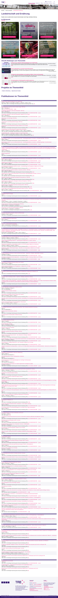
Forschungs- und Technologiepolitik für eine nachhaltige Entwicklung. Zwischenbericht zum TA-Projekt (19, 469)
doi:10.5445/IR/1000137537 (32, 313)
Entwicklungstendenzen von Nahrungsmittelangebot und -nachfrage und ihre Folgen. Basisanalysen (18, 407)
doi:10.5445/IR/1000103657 (32, 495)
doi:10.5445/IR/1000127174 (32, 233)
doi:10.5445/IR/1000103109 (32, 503)
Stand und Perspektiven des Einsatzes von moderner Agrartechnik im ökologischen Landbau (17, 363)
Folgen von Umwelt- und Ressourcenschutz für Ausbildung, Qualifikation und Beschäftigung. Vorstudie (19, 431)
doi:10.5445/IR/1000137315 (32, 242)
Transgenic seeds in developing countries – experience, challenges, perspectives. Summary (17, 276)
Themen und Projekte (8, 10)
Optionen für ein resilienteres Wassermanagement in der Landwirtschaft (24, 62)
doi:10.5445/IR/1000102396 (22, 511)
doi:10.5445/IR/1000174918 (32, 120)
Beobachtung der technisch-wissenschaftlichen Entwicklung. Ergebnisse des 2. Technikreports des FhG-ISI (20, 568)
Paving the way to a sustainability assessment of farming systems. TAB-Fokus (15, 184)
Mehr (12, 65)
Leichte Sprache (49, 1)
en (54, 1)
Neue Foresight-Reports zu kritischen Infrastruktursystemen (22, 68)
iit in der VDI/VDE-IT (38, 584)
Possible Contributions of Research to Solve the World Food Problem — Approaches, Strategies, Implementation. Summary (22, 253)
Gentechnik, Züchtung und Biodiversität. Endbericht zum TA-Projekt (13, 473)
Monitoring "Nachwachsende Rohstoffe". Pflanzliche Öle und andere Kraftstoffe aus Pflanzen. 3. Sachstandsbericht (21, 497)
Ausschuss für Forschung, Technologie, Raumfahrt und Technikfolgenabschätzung (36, 589)
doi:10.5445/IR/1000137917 (22, 492)
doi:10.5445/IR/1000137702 (32, 422)
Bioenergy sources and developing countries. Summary (11, 420)
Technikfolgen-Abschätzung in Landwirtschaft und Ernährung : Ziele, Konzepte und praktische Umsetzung (19, 307)
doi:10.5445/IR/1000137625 (32, 371)
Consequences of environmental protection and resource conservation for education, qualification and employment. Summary (23, 416)
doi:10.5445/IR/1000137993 (32, 322)
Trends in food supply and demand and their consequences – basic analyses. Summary (16, 403)
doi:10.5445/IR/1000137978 (32, 296)
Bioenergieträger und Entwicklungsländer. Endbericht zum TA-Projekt (13, 427)
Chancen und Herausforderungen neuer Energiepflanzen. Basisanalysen (14, 301)
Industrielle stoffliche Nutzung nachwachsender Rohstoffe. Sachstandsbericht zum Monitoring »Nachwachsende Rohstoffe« (22, 298)
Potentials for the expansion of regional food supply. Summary (12, 376)
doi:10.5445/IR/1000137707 (32, 442)
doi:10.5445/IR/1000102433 (32, 471)
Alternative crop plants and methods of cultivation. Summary (12, 331)
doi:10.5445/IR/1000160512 (32, 144)
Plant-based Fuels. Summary (6, 486)
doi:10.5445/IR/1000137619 (32, 378)
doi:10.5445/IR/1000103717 (32, 283)
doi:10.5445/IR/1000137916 (32, 464)
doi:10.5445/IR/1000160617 (32, 140)
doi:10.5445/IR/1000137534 (32, 333)
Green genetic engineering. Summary (8, 320)
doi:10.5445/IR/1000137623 (32, 374)
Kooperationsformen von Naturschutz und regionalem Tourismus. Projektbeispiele (15, 423)
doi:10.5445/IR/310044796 (32, 475)
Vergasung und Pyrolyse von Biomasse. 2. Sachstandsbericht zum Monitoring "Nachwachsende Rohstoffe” (20, 493)
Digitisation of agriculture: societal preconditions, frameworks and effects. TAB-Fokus (16, 169)
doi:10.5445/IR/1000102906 (32, 349)
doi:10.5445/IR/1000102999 (32, 409)
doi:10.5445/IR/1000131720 (32, 246)
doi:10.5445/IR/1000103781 (32, 202)
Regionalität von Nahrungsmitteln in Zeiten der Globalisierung (12, 352)
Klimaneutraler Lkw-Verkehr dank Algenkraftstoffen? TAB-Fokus (12, 207)
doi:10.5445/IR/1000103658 (32, 517)
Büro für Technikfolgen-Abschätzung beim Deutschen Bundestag (16, 7)
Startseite (2, 10)
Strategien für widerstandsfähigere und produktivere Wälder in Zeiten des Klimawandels (27, 74)
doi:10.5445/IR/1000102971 (32, 429)
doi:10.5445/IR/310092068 (32, 250)
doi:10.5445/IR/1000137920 (32, 484)
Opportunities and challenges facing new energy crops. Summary (13, 262)
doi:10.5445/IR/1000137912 (32, 468)
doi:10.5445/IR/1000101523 (32, 527)
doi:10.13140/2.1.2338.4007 (32, 365)
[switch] (56, 1)
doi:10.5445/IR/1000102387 (32, 433)
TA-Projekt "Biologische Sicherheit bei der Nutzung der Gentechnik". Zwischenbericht (16, 551)
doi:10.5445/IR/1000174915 (32, 127)
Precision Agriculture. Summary (7, 323)
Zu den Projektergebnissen (9, 36)
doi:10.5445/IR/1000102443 (32, 396)
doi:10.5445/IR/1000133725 (34, 190)
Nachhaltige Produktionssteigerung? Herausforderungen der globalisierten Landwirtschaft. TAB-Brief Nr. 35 (20, 271)
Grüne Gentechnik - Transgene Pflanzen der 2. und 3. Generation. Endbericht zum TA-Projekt (17, 342)
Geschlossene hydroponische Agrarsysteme (9, 218)
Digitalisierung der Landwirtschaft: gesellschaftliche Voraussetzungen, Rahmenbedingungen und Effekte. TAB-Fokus (21, 173)
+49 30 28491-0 (46, 586)
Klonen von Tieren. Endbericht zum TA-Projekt (9, 447)
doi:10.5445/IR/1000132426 (32, 316)
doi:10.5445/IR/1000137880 (32, 264)
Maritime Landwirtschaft (6, 153)
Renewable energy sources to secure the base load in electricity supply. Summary (15, 236)
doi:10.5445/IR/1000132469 (32, 337)
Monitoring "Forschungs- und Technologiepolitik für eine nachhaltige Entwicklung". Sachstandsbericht (19, 504)
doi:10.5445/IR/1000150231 (32, 155)
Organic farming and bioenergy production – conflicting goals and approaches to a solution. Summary (19, 240)
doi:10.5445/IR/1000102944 (32, 388)
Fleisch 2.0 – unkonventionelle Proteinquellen (9, 223)
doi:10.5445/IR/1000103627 (32, 459)
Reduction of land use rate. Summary (8, 327)
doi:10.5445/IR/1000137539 (32, 329)
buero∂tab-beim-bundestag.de (48, 587)
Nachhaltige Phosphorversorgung (7, 193)
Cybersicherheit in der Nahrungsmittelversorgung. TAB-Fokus (12, 121)
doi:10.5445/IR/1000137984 (32, 292)
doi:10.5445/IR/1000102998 (32, 268)
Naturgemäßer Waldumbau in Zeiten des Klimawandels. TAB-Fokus (13, 110)
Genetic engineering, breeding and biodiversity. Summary (11, 462)
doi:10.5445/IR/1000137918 (32, 488)
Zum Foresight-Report (27, 36)
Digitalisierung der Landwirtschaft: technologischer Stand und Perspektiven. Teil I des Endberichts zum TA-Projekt (21, 162)
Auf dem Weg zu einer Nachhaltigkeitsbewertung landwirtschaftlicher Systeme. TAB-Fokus (17, 188)
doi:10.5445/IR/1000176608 (32, 116)
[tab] (6, 91)
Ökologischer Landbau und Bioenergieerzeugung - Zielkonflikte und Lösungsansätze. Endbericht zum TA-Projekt (21, 247)
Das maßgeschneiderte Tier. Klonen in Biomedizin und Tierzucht (12, 412)
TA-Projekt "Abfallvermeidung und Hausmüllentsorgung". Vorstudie (13, 548)
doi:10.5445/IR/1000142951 (32, 160)
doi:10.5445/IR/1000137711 (32, 438)
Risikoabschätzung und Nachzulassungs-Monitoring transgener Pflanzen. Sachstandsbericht (17, 444)
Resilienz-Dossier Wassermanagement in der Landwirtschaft (12, 101)
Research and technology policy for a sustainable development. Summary (14, 478)
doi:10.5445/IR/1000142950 (32, 164)
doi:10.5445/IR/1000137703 (32, 418)
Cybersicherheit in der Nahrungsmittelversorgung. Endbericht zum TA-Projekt (15, 125)
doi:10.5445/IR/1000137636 (32, 405)
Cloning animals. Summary (6, 436)
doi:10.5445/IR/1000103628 (32, 499)
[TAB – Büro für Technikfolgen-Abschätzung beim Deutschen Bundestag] (3, 2)
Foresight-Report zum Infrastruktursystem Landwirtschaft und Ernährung (14, 129)
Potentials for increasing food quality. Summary (10, 372)
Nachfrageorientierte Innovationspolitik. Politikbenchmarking (12, 314)
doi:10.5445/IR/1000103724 (32, 446)
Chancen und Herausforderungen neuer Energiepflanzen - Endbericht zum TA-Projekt (16, 266)
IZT (32, 584)
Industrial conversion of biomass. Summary (9, 290)
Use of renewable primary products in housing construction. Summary (13, 453)
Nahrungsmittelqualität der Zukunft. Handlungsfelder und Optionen (13, 356)
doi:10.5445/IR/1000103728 (32, 344)
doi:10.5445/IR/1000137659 (32, 255)
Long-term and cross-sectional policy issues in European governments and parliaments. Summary (18, 369)
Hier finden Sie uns (47, 589)
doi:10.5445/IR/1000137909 (32, 455)
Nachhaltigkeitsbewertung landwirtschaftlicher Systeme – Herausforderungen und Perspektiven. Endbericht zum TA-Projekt (22, 166)
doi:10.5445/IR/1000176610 (8, 109)
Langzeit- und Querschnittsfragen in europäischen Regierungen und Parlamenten (15, 394)
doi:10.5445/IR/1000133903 (32, 215)
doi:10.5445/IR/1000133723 (32, 168)
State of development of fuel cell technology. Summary (11, 482)
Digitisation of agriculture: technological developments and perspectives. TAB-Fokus (16, 177)
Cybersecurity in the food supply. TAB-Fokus (9, 118)
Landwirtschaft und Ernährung (18, 10)
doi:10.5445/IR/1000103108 (32, 300)
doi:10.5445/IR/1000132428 (32, 340)
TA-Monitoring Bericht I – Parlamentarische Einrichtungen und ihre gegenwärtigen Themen (17, 564)
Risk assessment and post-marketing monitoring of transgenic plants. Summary (15, 440)
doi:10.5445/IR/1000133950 (32, 195)
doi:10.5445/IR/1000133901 (32, 220)
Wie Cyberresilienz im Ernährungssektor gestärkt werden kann (22, 80)
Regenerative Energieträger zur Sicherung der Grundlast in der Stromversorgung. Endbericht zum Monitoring (20, 244)
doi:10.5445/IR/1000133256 (32, 563)
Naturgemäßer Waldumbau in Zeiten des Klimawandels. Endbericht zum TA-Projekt (16, 114)
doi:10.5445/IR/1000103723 (32, 383)
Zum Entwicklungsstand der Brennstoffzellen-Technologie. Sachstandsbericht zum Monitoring (17, 501)
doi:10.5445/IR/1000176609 (32, 112)
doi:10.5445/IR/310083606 (32, 259)
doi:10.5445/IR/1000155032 (32, 151)
